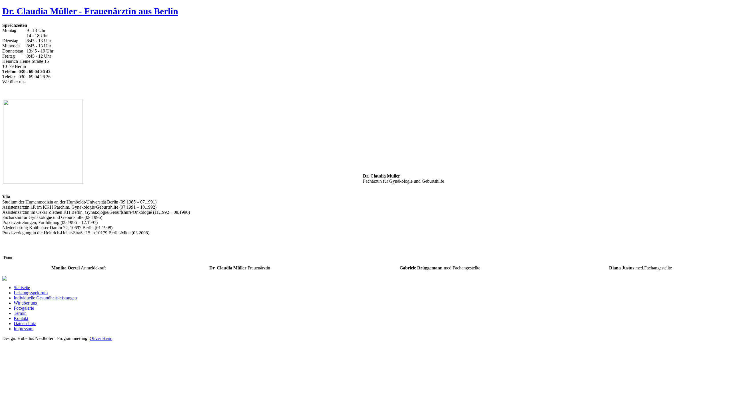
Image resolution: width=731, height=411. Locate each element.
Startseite (22, 287)
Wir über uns (25, 303)
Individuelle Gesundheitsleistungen (45, 297)
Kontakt (21, 318)
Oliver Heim (101, 338)
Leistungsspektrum (31, 292)
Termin (20, 313)
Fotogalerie (24, 308)
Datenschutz (25, 323)
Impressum (23, 328)
